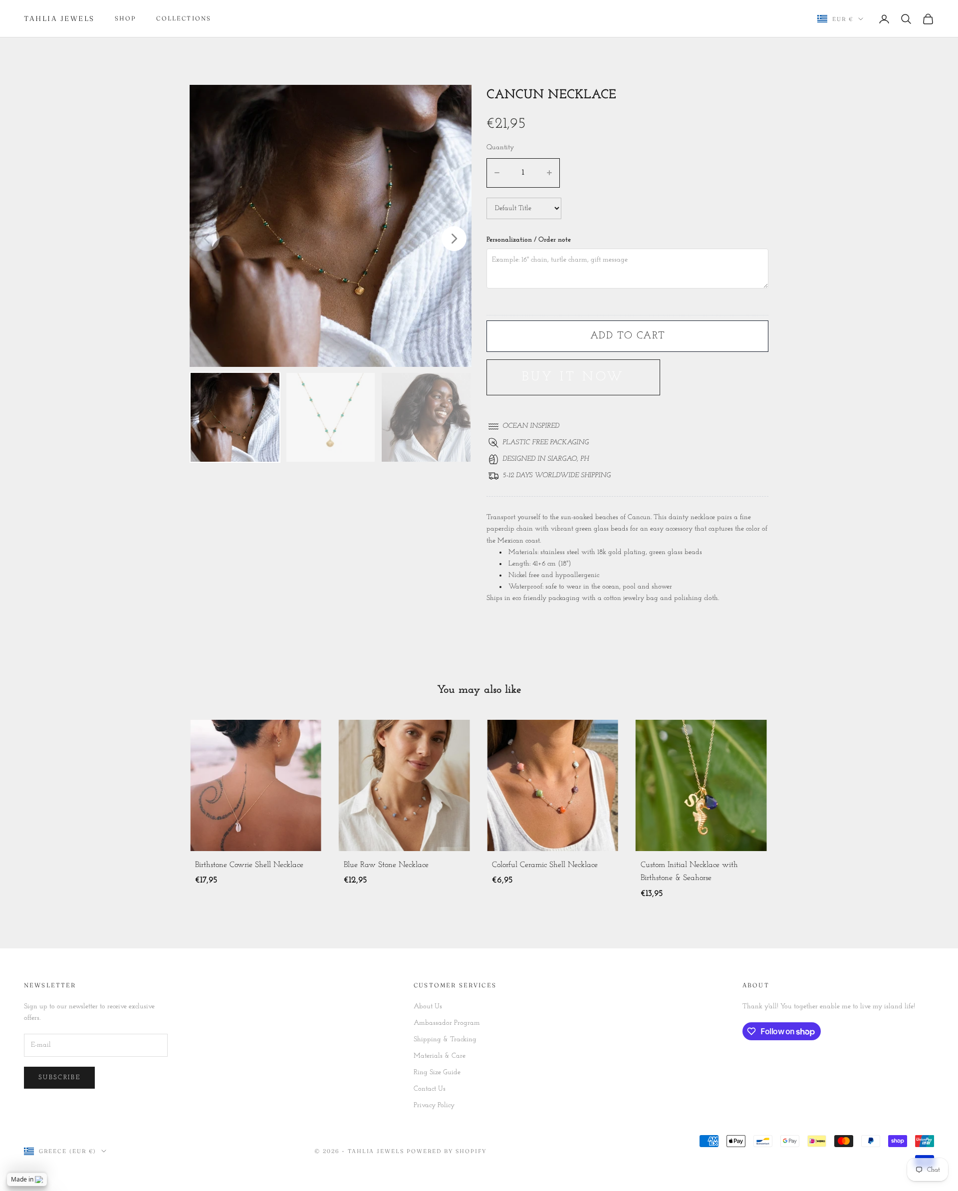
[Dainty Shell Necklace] (701, 785)
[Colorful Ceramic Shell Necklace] (404, 785)
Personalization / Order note (528, 240)
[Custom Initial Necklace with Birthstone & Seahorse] (552, 785)
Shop (126, 18)
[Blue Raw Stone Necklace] (255, 785)
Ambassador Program (447, 1023)
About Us (428, 1006)
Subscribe (59, 1077)
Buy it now (573, 377)
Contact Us (430, 1089)
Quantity (500, 147)
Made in (22, 1179)
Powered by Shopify (446, 1151)
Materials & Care (440, 1056)
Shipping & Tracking (445, 1039)
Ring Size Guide (437, 1072)
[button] (454, 238)
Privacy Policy (434, 1105)
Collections (183, 18)
